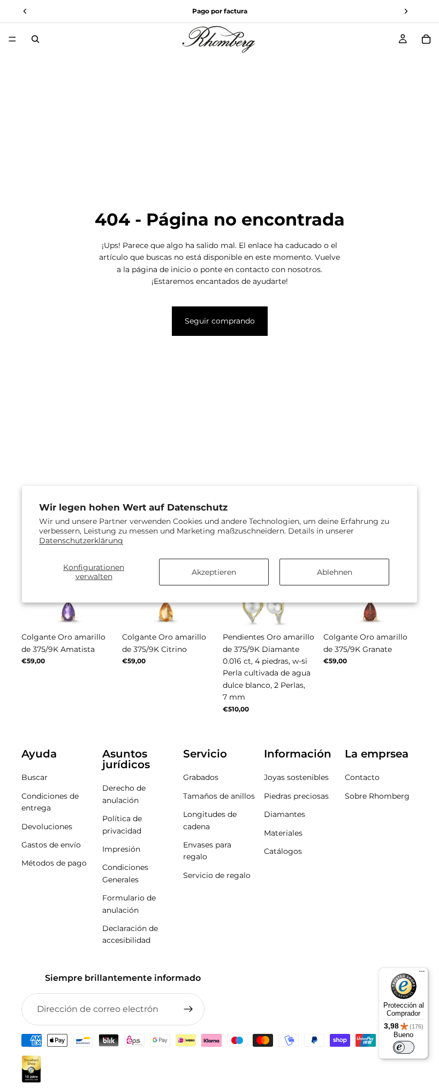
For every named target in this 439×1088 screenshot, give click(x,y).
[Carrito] (426, 39)
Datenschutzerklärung (81, 540)
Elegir (108, 610)
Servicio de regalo (217, 875)
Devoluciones (46, 826)
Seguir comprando (220, 321)
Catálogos (283, 851)
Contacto (362, 777)
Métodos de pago (54, 863)
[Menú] (12, 39)
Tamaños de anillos (219, 795)
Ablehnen (334, 571)
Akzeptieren (214, 571)
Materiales (283, 832)
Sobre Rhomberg (377, 795)
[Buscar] (35, 39)
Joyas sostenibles (296, 777)
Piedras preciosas (296, 795)
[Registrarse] (188, 1009)
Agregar (309, 610)
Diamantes (284, 814)
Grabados (200, 777)
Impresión (121, 848)
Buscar (34, 777)
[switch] (403, 1047)
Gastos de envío (51, 844)
